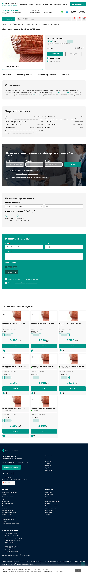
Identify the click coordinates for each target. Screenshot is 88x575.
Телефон (30, 161)
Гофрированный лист (9, 512)
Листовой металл (7, 497)
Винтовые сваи (7, 515)
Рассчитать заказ (55, 4)
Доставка (48, 492)
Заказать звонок (78, 4)
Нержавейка (6, 501)
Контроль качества (51, 508)
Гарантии (48, 499)
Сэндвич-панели (7, 510)
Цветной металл (7, 503)
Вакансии (48, 512)
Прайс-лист (34, 10)
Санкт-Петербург (11, 11)
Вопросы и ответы (51, 506)
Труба (4, 494)
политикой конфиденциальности (27, 174)
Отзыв (8, 251)
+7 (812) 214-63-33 (77, 11)
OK (78, 570)
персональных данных (31, 170)
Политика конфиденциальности (14, 479)
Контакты (65, 4)
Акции (47, 515)
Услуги (31, 4)
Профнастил (6, 506)
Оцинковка (5, 499)
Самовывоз (49, 494)
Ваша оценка (10, 262)
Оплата (47, 497)
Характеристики (24, 75)
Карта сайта (6, 477)
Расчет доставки (12, 203)
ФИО (9, 161)
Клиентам (38, 4)
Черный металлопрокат (10, 492)
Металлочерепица (8, 519)
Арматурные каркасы (9, 517)
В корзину (55, 54)
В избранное (55, 58)
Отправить (73, 164)
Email (48, 161)
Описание (6, 75)
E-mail (47, 243)
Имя (7, 243)
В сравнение (55, 61)
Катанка (4, 521)
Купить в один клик (73, 53)
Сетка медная (37, 95)
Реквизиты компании (52, 501)
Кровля (4, 508)
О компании (23, 4)
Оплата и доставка (47, 75)
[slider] (11, 266)
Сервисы (45, 4)
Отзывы (65, 75)
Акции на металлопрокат (10, 524)
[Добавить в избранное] (4, 313)
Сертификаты (49, 510)
